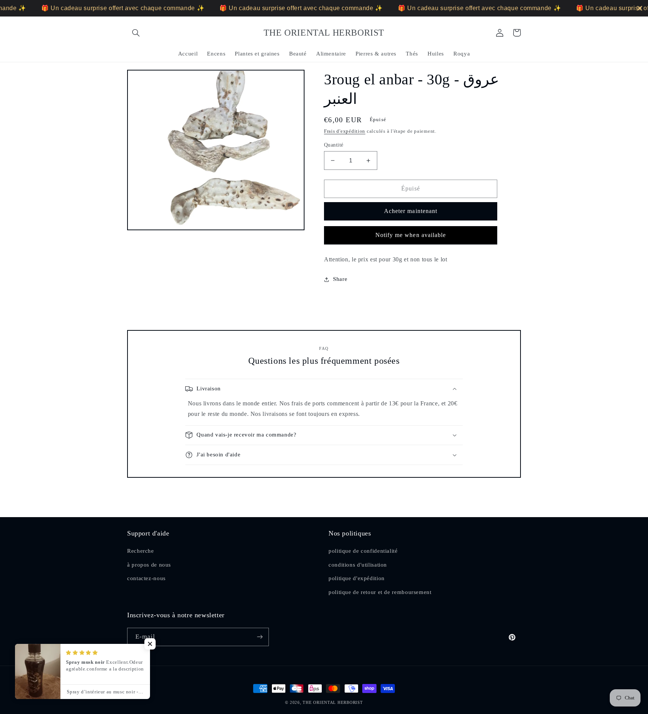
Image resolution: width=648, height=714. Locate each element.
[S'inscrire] (259, 637)
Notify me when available (410, 235)
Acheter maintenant (410, 211)
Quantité (333, 145)
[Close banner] (639, 8)
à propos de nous (149, 565)
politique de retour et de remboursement (380, 592)
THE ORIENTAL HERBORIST (333, 702)
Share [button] (340, 279)
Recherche (140, 551)
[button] (135, 32)
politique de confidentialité (363, 551)
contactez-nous (146, 578)
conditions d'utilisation (357, 565)
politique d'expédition (356, 578)
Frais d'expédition (344, 131)
